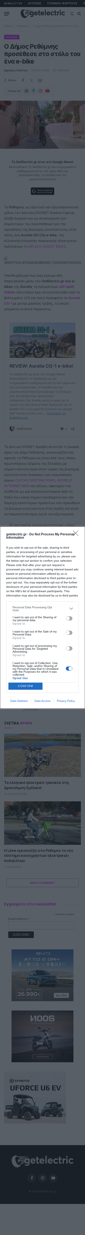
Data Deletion (19, 701)
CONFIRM (25, 686)
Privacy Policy (66, 701)
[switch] (69, 618)
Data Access (42, 701)
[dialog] (42, 617)
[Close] (77, 534)
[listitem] (42, 609)
